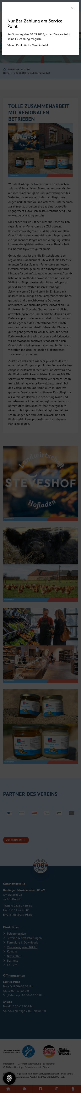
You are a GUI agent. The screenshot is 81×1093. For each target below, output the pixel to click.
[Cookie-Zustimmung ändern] (9, 1078)
